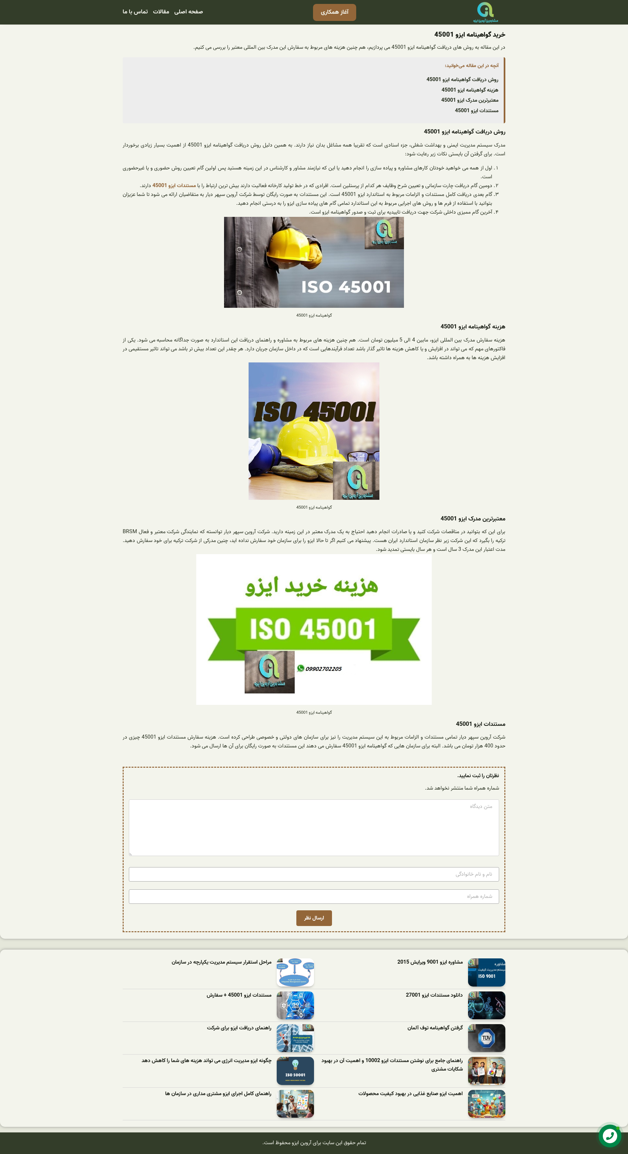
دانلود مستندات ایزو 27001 (434, 995)
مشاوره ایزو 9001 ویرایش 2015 (430, 962)
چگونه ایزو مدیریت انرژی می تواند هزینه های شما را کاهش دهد (206, 1061)
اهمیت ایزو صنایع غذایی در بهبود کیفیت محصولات (410, 1094)
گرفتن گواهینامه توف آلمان (435, 1028)
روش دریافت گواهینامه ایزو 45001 (462, 80)
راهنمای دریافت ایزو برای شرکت (239, 1028)
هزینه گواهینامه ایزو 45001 (470, 90)
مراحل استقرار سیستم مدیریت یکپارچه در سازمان (221, 962)
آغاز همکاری (334, 12)
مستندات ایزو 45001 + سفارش (239, 995)
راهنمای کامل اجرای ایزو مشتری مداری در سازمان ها (218, 1094)
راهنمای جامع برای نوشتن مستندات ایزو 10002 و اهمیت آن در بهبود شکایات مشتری (392, 1065)
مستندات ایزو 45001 (476, 111)
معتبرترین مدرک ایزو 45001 (469, 100)
